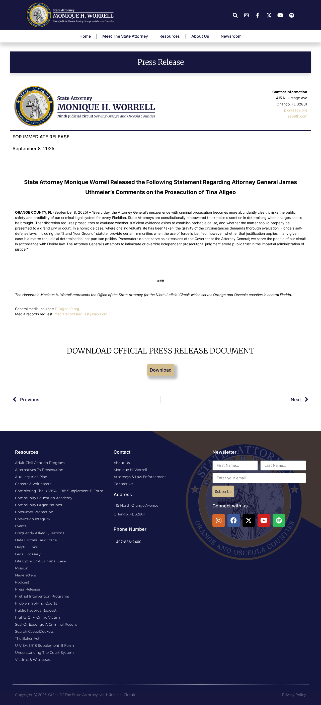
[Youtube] (264, 520)
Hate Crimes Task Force (36, 540)
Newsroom (231, 36)
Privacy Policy (294, 694)
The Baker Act (27, 638)
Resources (169, 36)
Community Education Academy (43, 498)
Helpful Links (26, 547)
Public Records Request (36, 610)
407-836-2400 (128, 542)
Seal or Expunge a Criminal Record (46, 624)
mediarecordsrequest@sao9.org (81, 314)
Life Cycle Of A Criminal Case (40, 561)
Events (21, 526)
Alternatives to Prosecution (39, 469)
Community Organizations (38, 505)
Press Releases (28, 589)
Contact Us (123, 484)
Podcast (22, 582)
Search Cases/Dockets (34, 631)
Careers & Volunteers (33, 484)
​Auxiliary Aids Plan (31, 477)
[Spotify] (279, 520)
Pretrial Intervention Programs (42, 596)
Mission (21, 568)
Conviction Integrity (32, 519)
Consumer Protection (34, 512)
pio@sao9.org (295, 110)
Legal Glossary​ (27, 554)
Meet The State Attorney (125, 36)
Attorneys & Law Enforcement (140, 477)
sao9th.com (297, 116)
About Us (200, 36)
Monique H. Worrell (130, 469)
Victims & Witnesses (33, 659)
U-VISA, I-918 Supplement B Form (44, 645)
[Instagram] (218, 520)
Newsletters (25, 575)
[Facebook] (233, 520)
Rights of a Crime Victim (37, 617)
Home (85, 36)
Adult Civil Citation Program (40, 462)
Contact (122, 452)
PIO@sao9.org (67, 309)
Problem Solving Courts (36, 603)
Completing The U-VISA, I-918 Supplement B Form (59, 491)
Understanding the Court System (44, 652)
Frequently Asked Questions (39, 533)
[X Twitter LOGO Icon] (249, 520)
